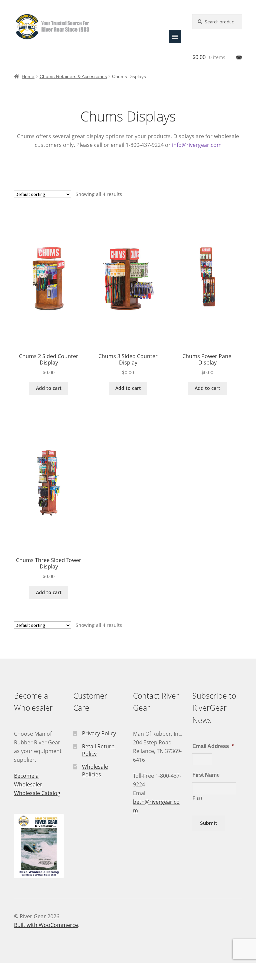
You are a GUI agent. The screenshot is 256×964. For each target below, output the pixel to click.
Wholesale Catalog (37, 793)
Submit (208, 822)
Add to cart (49, 388)
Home (28, 76)
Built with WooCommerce (46, 925)
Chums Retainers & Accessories (73, 76)
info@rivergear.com (197, 145)
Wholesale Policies (95, 770)
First (197, 798)
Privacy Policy (99, 733)
